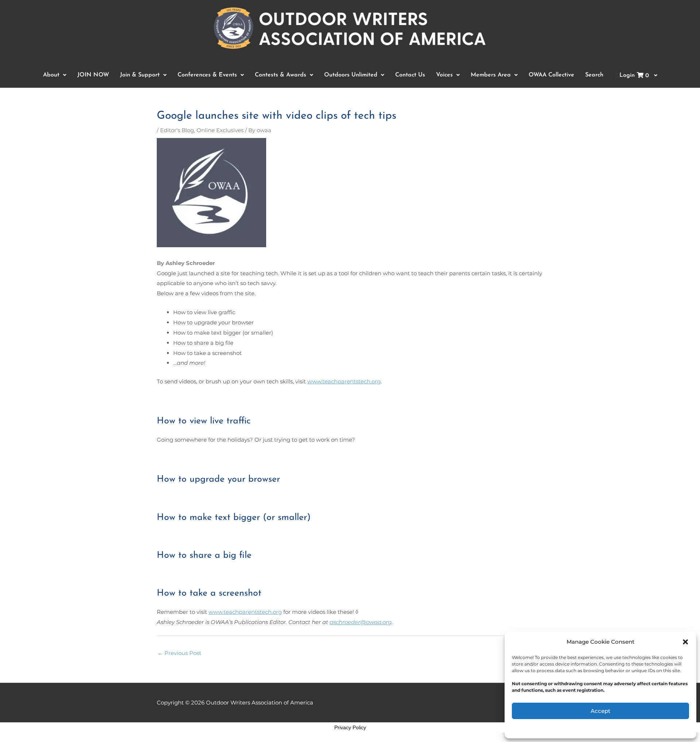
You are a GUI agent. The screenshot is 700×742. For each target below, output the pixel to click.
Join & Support (140, 75)
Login (634, 75)
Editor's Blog (177, 130)
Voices (444, 75)
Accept (600, 710)
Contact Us (410, 75)
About (51, 75)
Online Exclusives (220, 130)
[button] (685, 642)
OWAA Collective (551, 75)
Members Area (491, 75)
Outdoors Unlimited (350, 75)
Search (594, 75)
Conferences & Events (207, 75)
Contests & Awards (280, 75)
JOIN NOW (93, 75)
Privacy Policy (350, 727)
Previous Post (179, 653)
